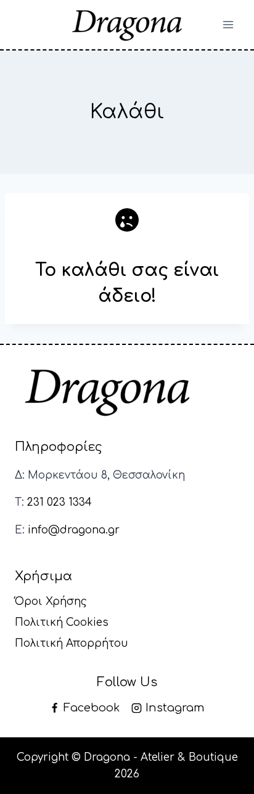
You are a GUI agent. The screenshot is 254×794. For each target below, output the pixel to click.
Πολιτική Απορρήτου (71, 643)
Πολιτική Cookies (62, 622)
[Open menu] (227, 24)
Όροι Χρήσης (51, 601)
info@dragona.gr (74, 530)
